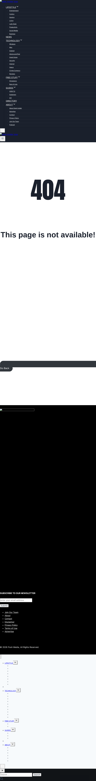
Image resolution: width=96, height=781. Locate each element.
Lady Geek (13, 24)
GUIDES (8, 730)
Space (11, 67)
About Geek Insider (15, 108)
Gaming (11, 17)
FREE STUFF (9, 721)
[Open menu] (2, 138)
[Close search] (2, 771)
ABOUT (7, 745)
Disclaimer (9, 622)
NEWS (9, 37)
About (7, 615)
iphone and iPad (14, 54)
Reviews (12, 74)
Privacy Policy (14, 118)
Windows (12, 44)
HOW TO (12, 91)
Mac (10, 47)
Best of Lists (13, 84)
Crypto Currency (14, 70)
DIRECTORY (11, 101)
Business (12, 34)
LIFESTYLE (9, 663)
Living (11, 20)
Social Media (13, 30)
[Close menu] (0, 657)
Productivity (13, 27)
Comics (11, 14)
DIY (10, 98)
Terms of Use (11, 628)
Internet (11, 64)
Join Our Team (14, 121)
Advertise (12, 111)
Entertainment (13, 10)
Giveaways (13, 81)
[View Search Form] (2, 130)
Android (11, 51)
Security (12, 60)
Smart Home (13, 57)
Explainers (12, 94)
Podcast (12, 125)
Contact (12, 115)
